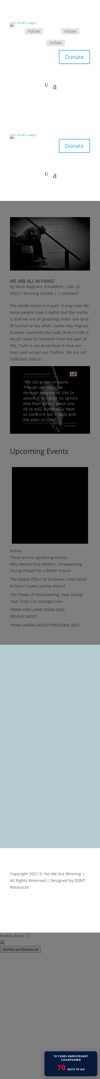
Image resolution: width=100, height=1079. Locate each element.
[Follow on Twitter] (54, 31)
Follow (34, 31)
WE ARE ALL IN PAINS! (32, 281)
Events (20, 730)
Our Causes (25, 723)
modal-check (12, 935)
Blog (18, 745)
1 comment (68, 293)
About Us (22, 715)
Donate (74, 57)
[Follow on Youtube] (85, 903)
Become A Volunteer (32, 737)
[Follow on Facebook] (18, 31)
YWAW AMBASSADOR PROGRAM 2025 (44, 625)
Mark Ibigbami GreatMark (39, 286)
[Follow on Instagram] (39, 43)
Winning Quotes (38, 293)
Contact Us (24, 752)
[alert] (50, 509)
